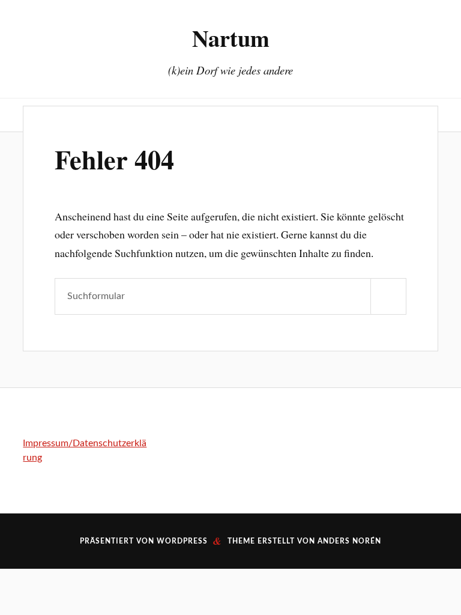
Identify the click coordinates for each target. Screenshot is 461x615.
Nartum (231, 38)
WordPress (182, 541)
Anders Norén (349, 541)
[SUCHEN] (388, 296)
